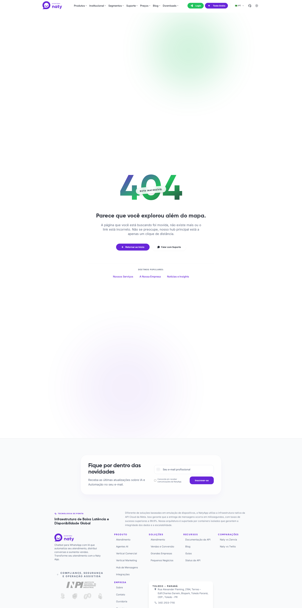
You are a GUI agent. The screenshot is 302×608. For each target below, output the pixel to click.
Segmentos (115, 5)
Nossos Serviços (123, 276)
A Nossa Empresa (150, 276)
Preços (144, 5)
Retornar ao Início (134, 247)
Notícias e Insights (178, 276)
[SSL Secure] (100, 596)
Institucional (96, 5)
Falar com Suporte (171, 247)
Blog (155, 5)
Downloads (169, 5)
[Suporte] (249, 5)
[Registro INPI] (81, 585)
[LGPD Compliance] (62, 596)
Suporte (131, 5)
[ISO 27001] (75, 596)
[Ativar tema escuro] (257, 6)
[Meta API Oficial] (87, 596)
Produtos (79, 5)
